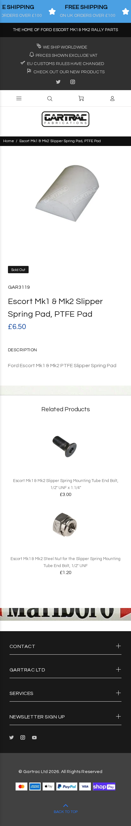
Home (8, 141)
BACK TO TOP (66, 812)
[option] (65, 195)
